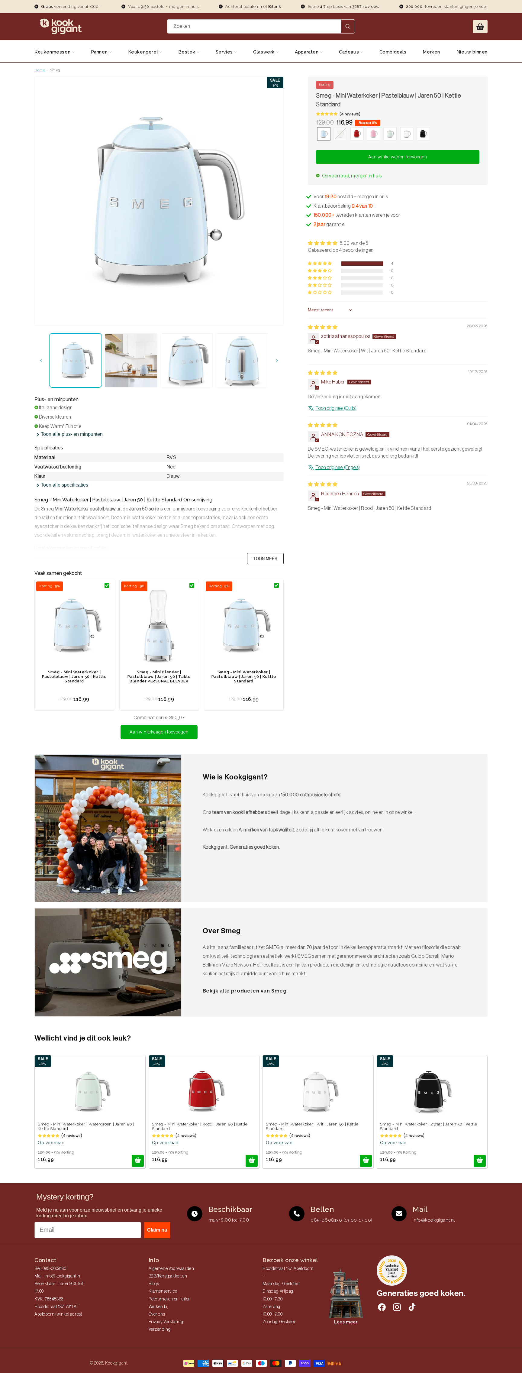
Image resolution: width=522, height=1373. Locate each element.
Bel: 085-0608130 (50, 1269)
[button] (480, 26)
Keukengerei (143, 52)
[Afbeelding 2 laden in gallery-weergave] (131, 360)
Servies (225, 52)
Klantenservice (163, 1291)
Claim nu (157, 1229)
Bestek (187, 52)
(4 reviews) (350, 114)
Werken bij (159, 1307)
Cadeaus (349, 52)
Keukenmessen (53, 52)
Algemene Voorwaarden (171, 1269)
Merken (431, 52)
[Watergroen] (390, 134)
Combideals (393, 52)
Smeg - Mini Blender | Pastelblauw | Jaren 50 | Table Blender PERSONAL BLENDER (159, 676)
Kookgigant (116, 1363)
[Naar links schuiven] (41, 360)
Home (39, 70)
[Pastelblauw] (323, 134)
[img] (323, 327)
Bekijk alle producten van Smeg (245, 991)
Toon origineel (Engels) (337, 467)
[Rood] (357, 134)
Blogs (154, 1284)
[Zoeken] (348, 26)
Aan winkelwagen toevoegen (159, 732)
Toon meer (265, 558)
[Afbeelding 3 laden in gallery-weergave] (186, 360)
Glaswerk (264, 52)
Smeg (55, 70)
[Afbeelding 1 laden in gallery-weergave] (75, 360)
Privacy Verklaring (166, 1322)
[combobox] (261, 26)
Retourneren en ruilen (170, 1299)
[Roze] (373, 134)
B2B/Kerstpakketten (168, 1276)
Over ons (157, 1314)
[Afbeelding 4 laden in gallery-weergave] (242, 360)
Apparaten (307, 52)
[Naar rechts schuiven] (277, 360)
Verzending (160, 1329)
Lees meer (345, 1322)
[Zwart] (423, 134)
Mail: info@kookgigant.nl (57, 1276)
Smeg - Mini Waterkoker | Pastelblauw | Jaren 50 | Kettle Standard (74, 676)
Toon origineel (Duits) (335, 408)
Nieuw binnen (472, 52)
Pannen (100, 52)
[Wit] (406, 134)
